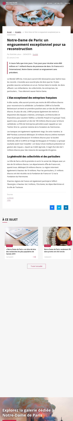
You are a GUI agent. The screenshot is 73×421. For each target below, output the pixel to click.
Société (35, 54)
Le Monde (10, 198)
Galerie (67, 3)
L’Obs (9, 200)
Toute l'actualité (36, 266)
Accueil (49, 3)
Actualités (59, 3)
